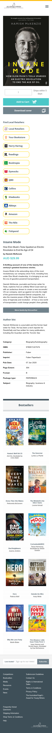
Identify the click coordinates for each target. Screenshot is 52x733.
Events (6, 689)
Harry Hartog (16, 145)
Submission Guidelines (35, 674)
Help (5, 721)
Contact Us (30, 678)
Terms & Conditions (33, 688)
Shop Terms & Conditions (13, 717)
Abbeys (12, 205)
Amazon (13, 214)
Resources (7, 685)
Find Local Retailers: (14, 122)
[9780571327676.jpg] (26, 51)
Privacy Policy (31, 692)
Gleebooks (14, 197)
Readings (13, 154)
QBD (11, 180)
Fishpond (14, 231)
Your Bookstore (17, 137)
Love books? (9, 661)
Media (5, 682)
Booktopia (14, 162)
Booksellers (7, 678)
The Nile (13, 222)
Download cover (23, 110)
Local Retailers (16, 128)
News (5, 693)
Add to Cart (22, 101)
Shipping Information (11, 713)
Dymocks (13, 171)
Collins (12, 188)
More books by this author (26, 310)
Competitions (8, 674)
